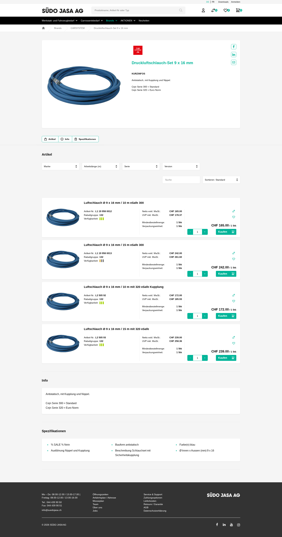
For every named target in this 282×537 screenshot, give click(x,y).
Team (95, 504)
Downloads (223, 2)
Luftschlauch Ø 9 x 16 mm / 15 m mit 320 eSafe (116, 329)
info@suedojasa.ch (52, 510)
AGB (146, 507)
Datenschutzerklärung (155, 510)
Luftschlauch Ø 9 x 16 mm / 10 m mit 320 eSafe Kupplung (124, 287)
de (207, 2)
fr (213, 2)
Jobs (95, 510)
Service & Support (153, 494)
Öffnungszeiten (100, 494)
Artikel (52, 139)
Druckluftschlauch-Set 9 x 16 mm (111, 28)
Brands (58, 28)
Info (67, 139)
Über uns (97, 507)
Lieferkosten (150, 501)
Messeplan (98, 501)
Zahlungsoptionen (153, 497)
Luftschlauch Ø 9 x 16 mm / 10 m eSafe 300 (114, 202)
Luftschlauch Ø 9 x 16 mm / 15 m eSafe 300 (114, 245)
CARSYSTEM (78, 28)
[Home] (43, 28)
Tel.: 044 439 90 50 (52, 502)
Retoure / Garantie (153, 504)
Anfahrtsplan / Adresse (104, 497)
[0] (213, 10)
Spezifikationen (87, 139)
